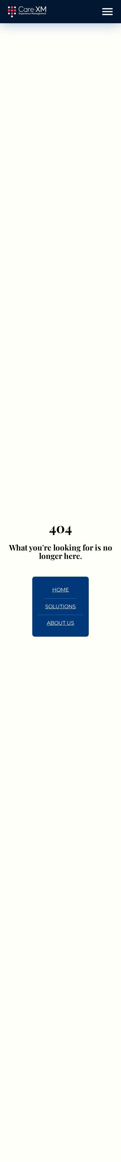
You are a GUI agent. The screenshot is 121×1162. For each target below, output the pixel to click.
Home (60, 590)
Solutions (60, 606)
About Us (60, 623)
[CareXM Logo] (27, 11)
